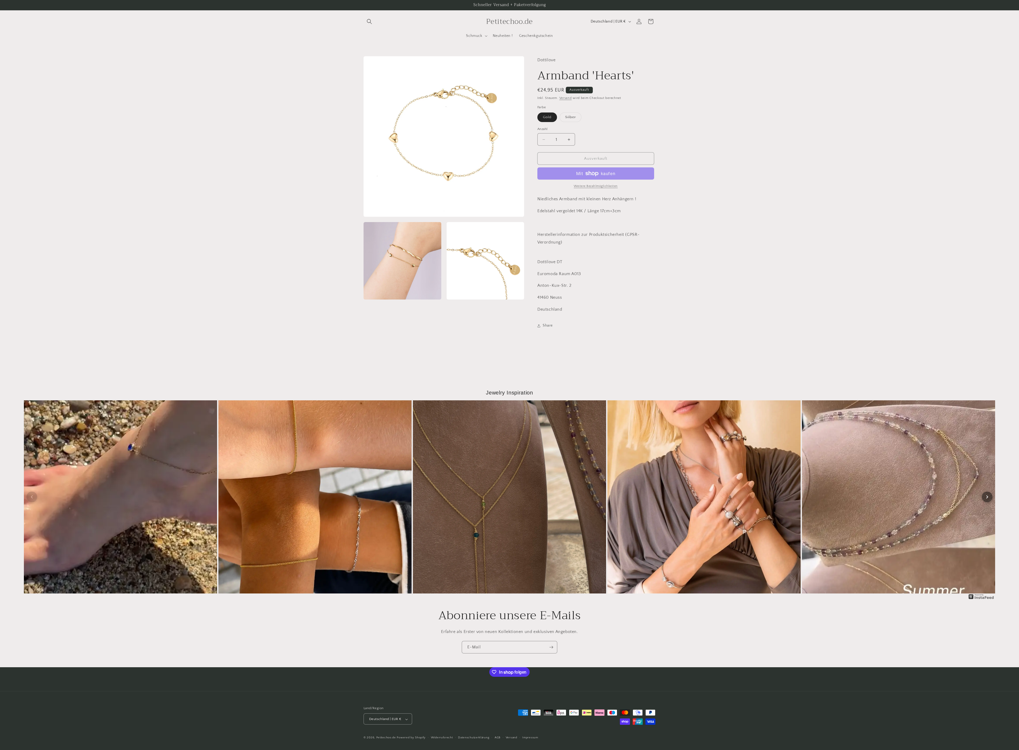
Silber (573, 118)
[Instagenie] (981, 598)
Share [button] (548, 325)
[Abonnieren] (551, 647)
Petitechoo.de (386, 737)
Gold (550, 118)
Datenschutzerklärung (473, 737)
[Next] (987, 497)
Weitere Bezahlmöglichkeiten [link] (596, 186)
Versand (565, 98)
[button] (369, 21)
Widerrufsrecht (442, 737)
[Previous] (32, 497)
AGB (497, 737)
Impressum (530, 737)
